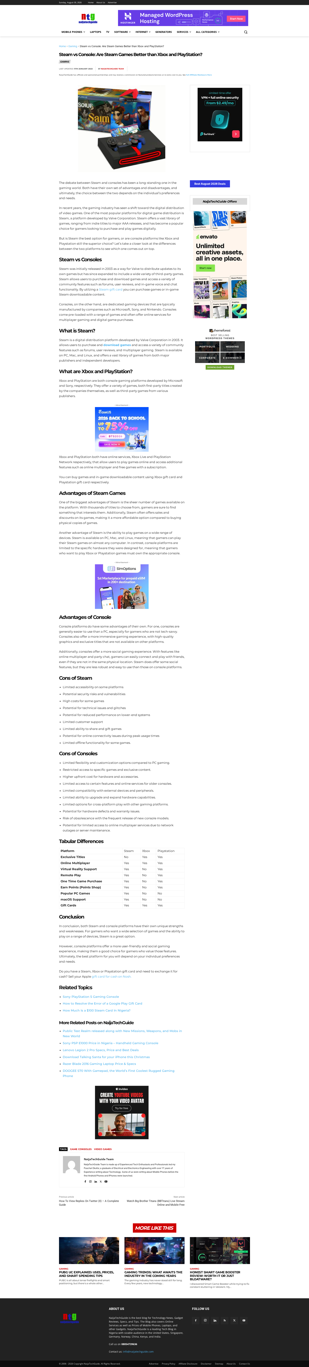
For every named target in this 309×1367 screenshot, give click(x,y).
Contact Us (244, 1363)
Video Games (103, 1149)
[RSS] (224, 1320)
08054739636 (129, 1344)
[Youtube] (106, 1180)
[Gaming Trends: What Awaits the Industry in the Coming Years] (154, 1250)
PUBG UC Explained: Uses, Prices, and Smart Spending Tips (86, 1274)
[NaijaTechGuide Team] (71, 1169)
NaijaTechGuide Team (112, 69)
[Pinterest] (221, 68)
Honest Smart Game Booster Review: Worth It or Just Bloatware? (215, 1275)
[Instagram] (90, 1180)
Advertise (153, 1363)
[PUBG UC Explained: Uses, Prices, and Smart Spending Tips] (89, 1250)
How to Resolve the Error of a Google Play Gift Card (102, 1003)
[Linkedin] (237, 68)
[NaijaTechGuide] (87, 18)
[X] (213, 68)
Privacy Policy (168, 1363)
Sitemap (219, 1363)
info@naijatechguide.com (138, 1351)
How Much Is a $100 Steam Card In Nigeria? (97, 1010)
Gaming (72, 46)
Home (62, 46)
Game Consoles (81, 1149)
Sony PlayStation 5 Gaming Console (91, 996)
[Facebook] (205, 68)
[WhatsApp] (229, 68)
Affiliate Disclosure (188, 1363)
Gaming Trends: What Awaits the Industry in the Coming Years (153, 1274)
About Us (231, 1363)
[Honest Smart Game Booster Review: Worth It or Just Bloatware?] (220, 1250)
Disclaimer (206, 1363)
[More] (246, 68)
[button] (245, 32)
